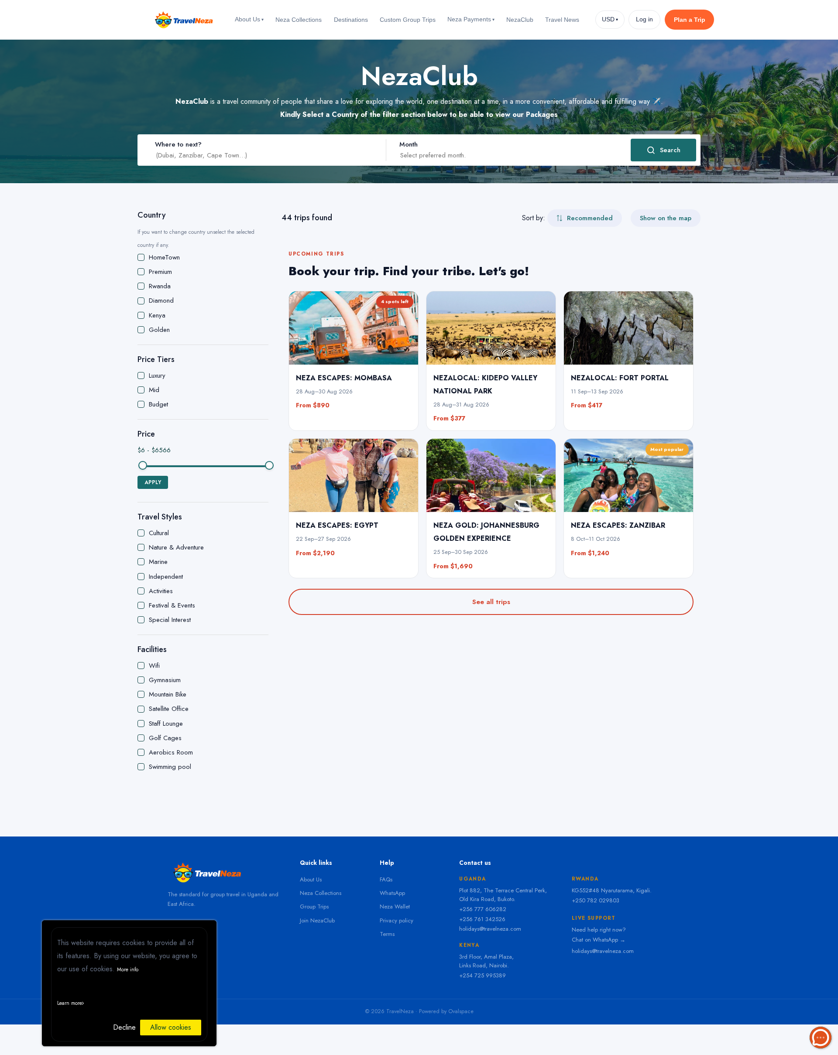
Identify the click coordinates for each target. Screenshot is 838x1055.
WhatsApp (392, 893)
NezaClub (519, 19)
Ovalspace (461, 1011)
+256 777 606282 (482, 909)
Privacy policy (396, 920)
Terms (387, 934)
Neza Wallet (395, 906)
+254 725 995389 (482, 975)
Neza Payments (471, 19)
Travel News (562, 19)
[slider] (142, 465)
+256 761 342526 (482, 919)
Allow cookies (170, 1027)
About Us (249, 19)
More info (127, 969)
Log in (644, 19)
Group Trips (314, 906)
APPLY (152, 482)
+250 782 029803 (595, 900)
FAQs (386, 879)
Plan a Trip (689, 19)
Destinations (351, 19)
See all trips (491, 602)
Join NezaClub (317, 920)
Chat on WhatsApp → (598, 940)
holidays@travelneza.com (490, 929)
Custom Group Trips (408, 19)
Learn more (69, 1003)
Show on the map (665, 218)
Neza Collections (298, 19)
